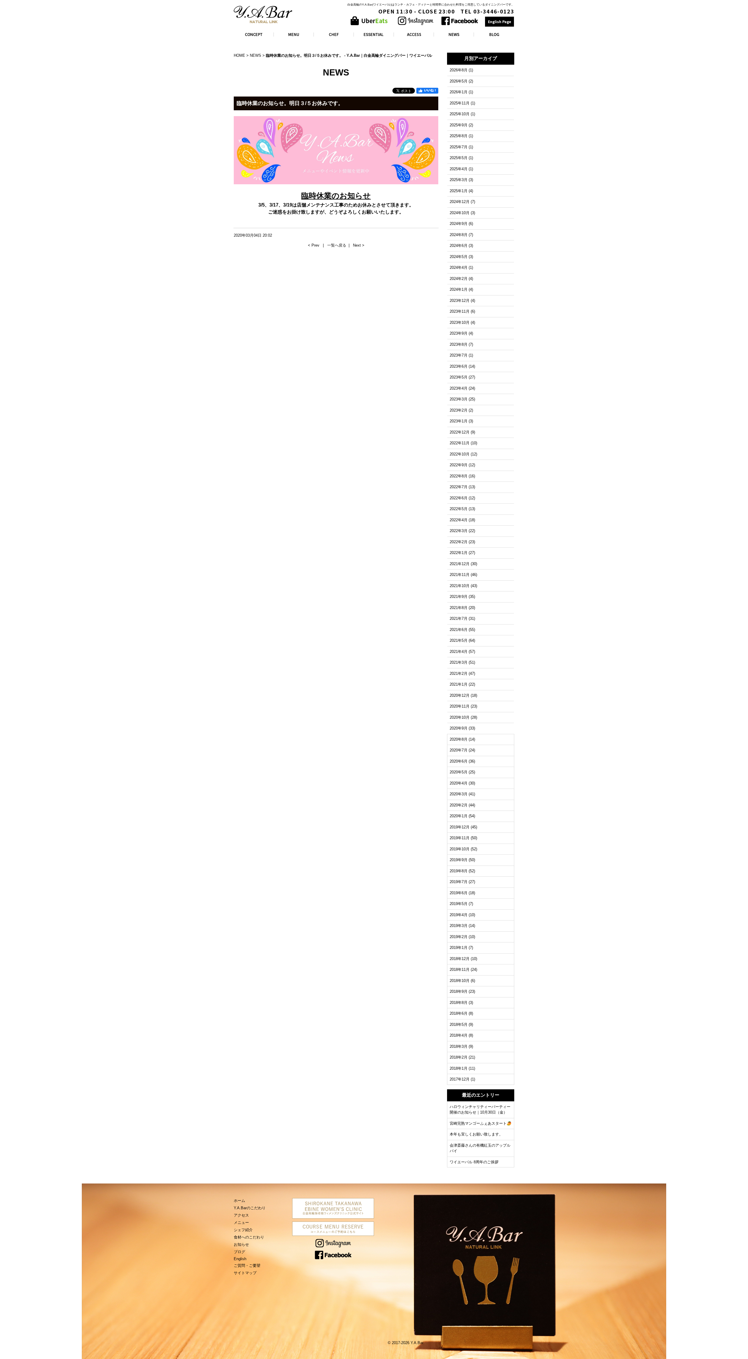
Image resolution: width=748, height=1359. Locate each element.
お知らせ (241, 1244)
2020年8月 (459, 739)
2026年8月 (459, 70)
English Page (499, 21)
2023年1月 (459, 421)
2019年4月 (459, 915)
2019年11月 (460, 838)
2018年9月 (459, 991)
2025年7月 (459, 147)
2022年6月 (459, 498)
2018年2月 (459, 1057)
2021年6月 (459, 629)
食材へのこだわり (249, 1237)
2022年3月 (459, 531)
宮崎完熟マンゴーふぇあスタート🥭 (480, 1123)
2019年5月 (459, 904)
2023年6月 (459, 366)
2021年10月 (460, 586)
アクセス (241, 1215)
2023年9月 (459, 333)
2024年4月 (459, 267)
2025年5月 (459, 158)
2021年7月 (459, 618)
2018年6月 (459, 1013)
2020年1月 (459, 816)
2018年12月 (460, 959)
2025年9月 (459, 125)
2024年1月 (459, 289)
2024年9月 (459, 223)
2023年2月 (459, 410)
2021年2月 (459, 673)
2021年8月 (459, 607)
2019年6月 (459, 893)
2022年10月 (460, 454)
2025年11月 (460, 103)
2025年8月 (459, 136)
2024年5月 (459, 256)
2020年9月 (459, 728)
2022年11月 (460, 443)
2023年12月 (460, 300)
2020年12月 (460, 695)
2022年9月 (459, 465)
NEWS (255, 55)
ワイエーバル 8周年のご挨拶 (474, 1162)
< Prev (314, 245)
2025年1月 (459, 191)
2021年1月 (459, 684)
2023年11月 (460, 311)
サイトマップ (245, 1273)
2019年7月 (459, 882)
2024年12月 (460, 201)
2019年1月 (459, 947)
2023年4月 (459, 388)
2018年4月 (459, 1035)
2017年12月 (460, 1079)
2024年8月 (459, 235)
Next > (358, 245)
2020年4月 (459, 783)
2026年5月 (459, 81)
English (240, 1259)
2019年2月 (459, 937)
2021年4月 (459, 651)
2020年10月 (460, 717)
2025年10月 (460, 114)
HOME (239, 55)
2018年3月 (459, 1046)
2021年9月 (459, 596)
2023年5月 (459, 377)
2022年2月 (459, 542)
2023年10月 (460, 322)
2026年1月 (459, 92)
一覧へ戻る (336, 245)
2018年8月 (459, 1002)
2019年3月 (459, 925)
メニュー (241, 1222)
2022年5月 (459, 509)
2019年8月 (459, 871)
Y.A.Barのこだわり (250, 1208)
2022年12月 (460, 432)
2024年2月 (459, 278)
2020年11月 (460, 706)
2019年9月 (459, 860)
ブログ (239, 1252)
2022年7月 (459, 487)
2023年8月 (459, 344)
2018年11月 (460, 969)
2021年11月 (460, 574)
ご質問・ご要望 (247, 1265)
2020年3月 (459, 794)
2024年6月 (459, 245)
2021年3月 (459, 662)
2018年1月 (459, 1068)
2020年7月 (459, 750)
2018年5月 (459, 1024)
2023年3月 (459, 399)
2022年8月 (459, 476)
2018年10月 (460, 980)
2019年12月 (460, 827)
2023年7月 (459, 355)
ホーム (239, 1200)
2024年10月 (460, 213)
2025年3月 (459, 180)
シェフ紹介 (243, 1230)
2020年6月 (459, 761)
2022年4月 (459, 520)
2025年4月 (459, 169)
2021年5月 (459, 640)
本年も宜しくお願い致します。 (476, 1134)
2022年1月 (459, 553)
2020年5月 (459, 772)
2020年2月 (459, 805)
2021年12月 (460, 564)
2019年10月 (460, 849)
